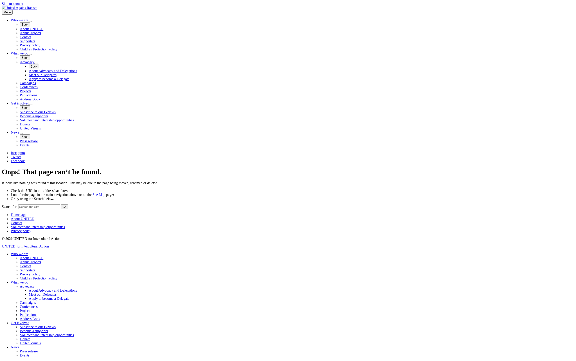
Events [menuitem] (24, 355)
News (15, 132)
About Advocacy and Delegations (53, 71)
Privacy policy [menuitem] (30, 274)
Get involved (20, 103)
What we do (19, 53)
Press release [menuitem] (29, 351)
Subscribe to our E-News (38, 112)
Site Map (98, 195)
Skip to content (12, 4)
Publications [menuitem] (28, 315)
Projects (25, 91)
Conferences (29, 87)
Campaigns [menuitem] (28, 302)
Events (24, 145)
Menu (7, 12)
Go (64, 207)
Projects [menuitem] (25, 311)
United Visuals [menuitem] (30, 343)
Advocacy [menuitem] (27, 286)
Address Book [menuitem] (30, 319)
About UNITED (31, 29)
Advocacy (27, 62)
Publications (28, 95)
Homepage (18, 215)
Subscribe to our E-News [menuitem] (38, 327)
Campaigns (28, 83)
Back (25, 24)
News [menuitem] (15, 347)
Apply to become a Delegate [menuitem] (49, 298)
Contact (25, 37)
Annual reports (30, 33)
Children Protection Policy (38, 49)
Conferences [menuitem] (29, 307)
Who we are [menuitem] (19, 254)
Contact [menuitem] (25, 266)
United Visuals (30, 128)
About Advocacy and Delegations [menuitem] (53, 290)
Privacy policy (30, 45)
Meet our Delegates (42, 75)
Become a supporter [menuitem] (34, 331)
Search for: (9, 207)
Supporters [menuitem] (27, 270)
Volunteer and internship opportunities (47, 120)
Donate (25, 124)
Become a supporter (34, 116)
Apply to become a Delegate (49, 79)
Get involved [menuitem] (20, 323)
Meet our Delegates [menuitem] (42, 294)
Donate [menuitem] (25, 339)
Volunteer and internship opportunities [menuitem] (47, 335)
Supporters (27, 41)
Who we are (19, 20)
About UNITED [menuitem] (31, 258)
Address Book (30, 99)
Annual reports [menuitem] (30, 262)
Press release (29, 141)
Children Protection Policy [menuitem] (38, 278)
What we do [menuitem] (19, 282)
